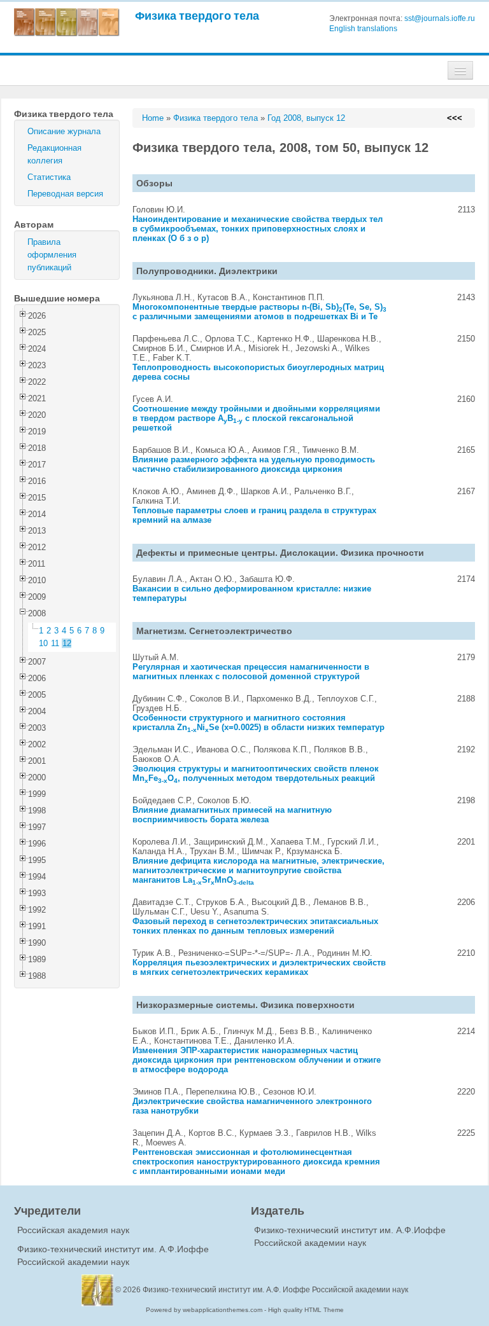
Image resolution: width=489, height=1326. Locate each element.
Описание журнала (64, 131)
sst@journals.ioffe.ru (439, 18)
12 (66, 643)
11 (55, 643)
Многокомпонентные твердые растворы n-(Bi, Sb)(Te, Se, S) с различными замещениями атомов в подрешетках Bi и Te (259, 311)
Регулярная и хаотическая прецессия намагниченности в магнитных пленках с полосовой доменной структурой (250, 671)
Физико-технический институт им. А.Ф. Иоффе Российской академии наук (275, 1289)
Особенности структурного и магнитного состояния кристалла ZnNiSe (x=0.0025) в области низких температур (258, 722)
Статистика (49, 177)
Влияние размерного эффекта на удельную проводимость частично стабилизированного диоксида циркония (253, 464)
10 (43, 643)
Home (153, 118)
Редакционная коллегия (54, 154)
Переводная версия (65, 193)
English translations (363, 28)
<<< (454, 118)
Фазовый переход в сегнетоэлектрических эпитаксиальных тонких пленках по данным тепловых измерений (255, 926)
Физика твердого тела (197, 15)
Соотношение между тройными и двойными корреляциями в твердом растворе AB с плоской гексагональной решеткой (256, 418)
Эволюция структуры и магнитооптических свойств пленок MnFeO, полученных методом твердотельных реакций (255, 773)
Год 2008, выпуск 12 (306, 118)
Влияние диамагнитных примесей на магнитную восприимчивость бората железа (232, 814)
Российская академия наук (73, 1230)
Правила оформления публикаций (51, 254)
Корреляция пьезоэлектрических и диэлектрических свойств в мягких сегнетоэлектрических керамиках (259, 967)
